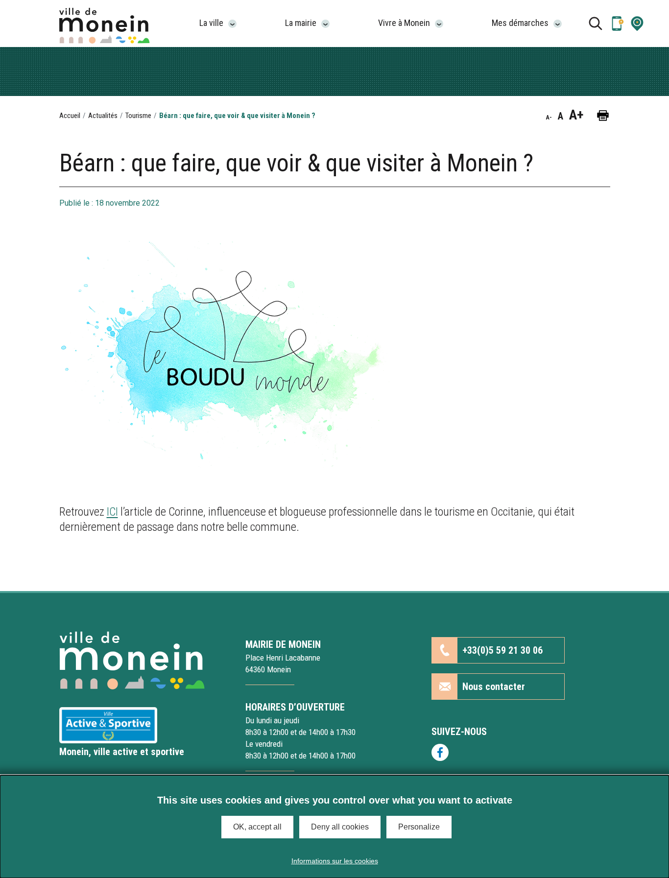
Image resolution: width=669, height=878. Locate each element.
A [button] (560, 116)
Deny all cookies (340, 827)
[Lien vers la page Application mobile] (617, 23)
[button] (637, 23)
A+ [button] (576, 115)
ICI (112, 512)
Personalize (419, 827)
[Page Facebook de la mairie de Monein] (520, 752)
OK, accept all (257, 827)
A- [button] (549, 117)
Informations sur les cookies (334, 861)
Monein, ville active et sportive (121, 752)
